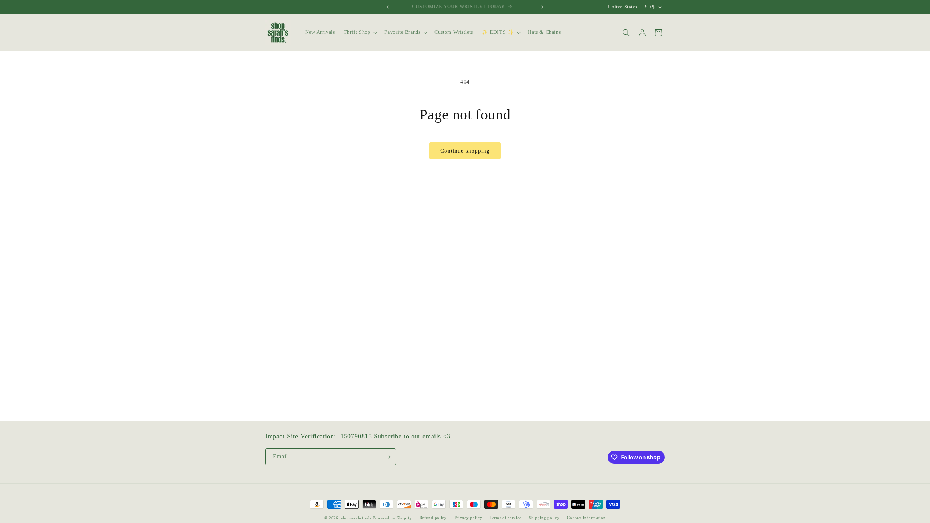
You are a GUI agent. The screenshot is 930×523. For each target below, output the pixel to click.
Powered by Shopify (392, 518)
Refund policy (433, 517)
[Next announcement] (542, 7)
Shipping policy (544, 517)
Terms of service (505, 517)
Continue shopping (465, 151)
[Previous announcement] (388, 7)
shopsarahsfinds (356, 518)
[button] (359, 32)
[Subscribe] (388, 456)
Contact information (586, 517)
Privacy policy (468, 517)
